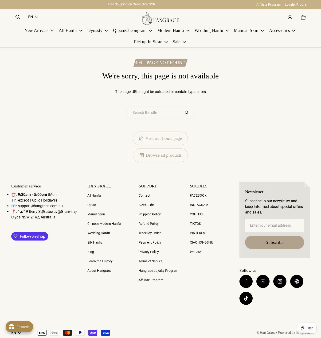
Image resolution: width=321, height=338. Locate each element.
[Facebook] (246, 281)
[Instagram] (279, 281)
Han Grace (267, 332)
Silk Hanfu (94, 242)
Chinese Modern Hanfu (104, 223)
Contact (144, 195)
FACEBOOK (198, 195)
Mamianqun (96, 214)
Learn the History (100, 261)
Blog (90, 252)
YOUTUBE (197, 214)
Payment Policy (150, 242)
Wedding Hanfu (98, 233)
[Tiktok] (246, 298)
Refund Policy (149, 223)
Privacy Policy (149, 252)
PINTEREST (198, 233)
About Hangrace (99, 270)
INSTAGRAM (199, 205)
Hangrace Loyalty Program (158, 270)
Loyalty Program (297, 4)
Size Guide (146, 205)
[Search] (186, 112)
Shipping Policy (150, 214)
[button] (17, 17)
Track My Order (150, 233)
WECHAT (196, 252)
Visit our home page (163, 138)
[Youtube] (263, 281)
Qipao (91, 205)
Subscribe (274, 242)
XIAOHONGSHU (201, 242)
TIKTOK (195, 223)
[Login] (290, 17)
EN (30, 17)
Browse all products (164, 155)
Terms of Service (150, 261)
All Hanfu (94, 195)
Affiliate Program (268, 4)
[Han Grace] (160, 18)
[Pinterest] (296, 281)
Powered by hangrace (294, 332)
